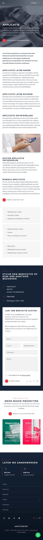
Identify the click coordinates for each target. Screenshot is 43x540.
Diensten (5, 494)
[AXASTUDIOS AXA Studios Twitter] (37, 381)
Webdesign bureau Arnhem (17, 249)
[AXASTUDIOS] (12, 3)
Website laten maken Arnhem (17, 253)
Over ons (6, 489)
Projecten (6, 505)
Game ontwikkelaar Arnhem (17, 236)
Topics (5, 499)
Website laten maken (15, 212)
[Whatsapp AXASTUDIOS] (37, 534)
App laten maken (13, 215)
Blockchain (11, 246)
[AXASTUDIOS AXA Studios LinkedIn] (30, 381)
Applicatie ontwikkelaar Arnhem (18, 218)
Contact (5, 510)
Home (5, 484)
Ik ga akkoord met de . (20, 375)
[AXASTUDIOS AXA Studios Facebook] (34, 381)
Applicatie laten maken (15, 229)
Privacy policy (26, 375)
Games (10, 232)
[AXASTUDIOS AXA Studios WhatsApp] (27, 381)
